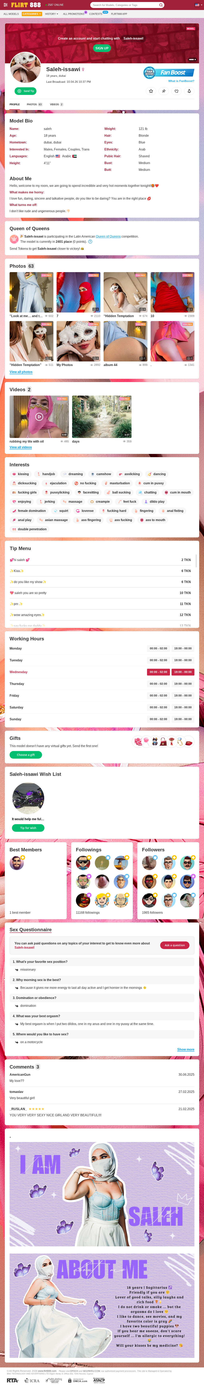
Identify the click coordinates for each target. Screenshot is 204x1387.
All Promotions (73, 14)
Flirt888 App (119, 14)
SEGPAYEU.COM (91, 1371)
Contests (95, 14)
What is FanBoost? (181, 81)
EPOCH (74, 1371)
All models (11, 14)
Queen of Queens (108, 236)
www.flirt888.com (47, 1371)
